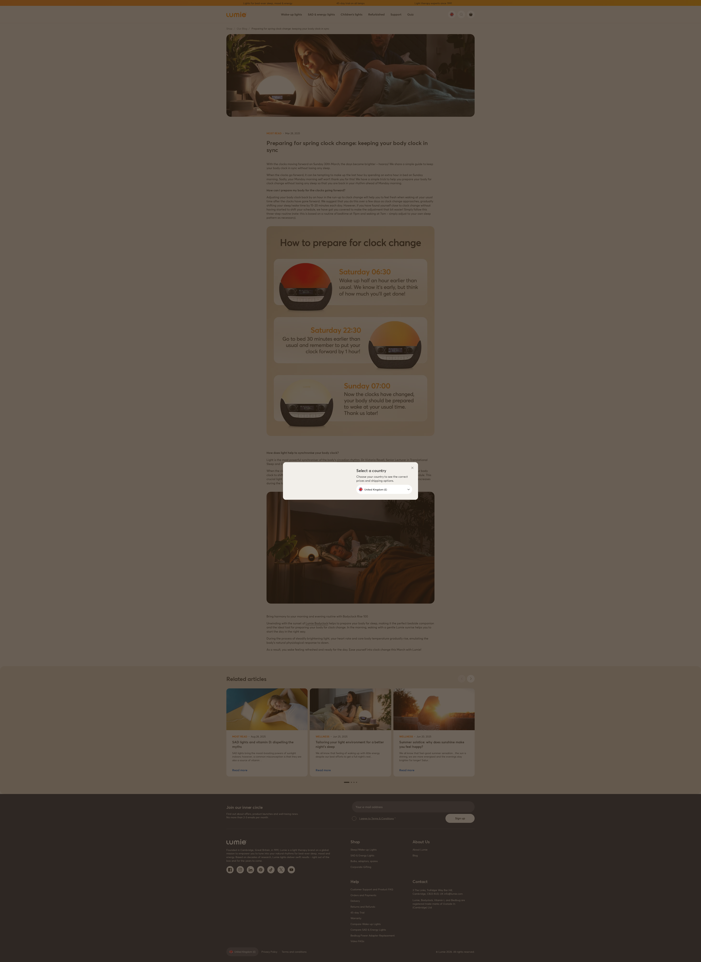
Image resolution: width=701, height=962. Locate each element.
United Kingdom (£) (375, 489)
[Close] (412, 468)
